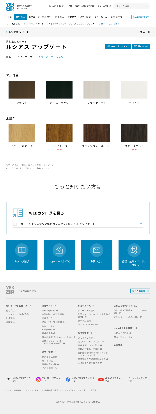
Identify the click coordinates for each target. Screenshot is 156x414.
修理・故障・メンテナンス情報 (134, 263)
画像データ (47, 318)
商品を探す (16, 23)
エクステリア (29, 23)
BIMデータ (47, 329)
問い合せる (143, 46)
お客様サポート (118, 16)
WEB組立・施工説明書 (53, 314)
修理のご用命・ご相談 (88, 349)
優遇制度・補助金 (50, 364)
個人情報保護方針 (48, 390)
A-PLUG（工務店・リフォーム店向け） (130, 311)
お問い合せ (97, 261)
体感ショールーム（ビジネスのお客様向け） (94, 315)
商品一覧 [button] (145, 32)
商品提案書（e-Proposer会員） (57, 337)
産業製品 (71, 16)
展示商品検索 (84, 320)
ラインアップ (24, 57)
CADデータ (47, 325)
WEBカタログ (74, 6)
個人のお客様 (139, 16)
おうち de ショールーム (89, 324)
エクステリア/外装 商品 (40, 16)
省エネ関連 (47, 360)
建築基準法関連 (49, 356)
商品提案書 (47, 333)
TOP (10, 16)
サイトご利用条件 (13, 390)
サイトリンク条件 (31, 390)
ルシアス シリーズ (68, 23)
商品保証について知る (88, 345)
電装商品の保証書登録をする (92, 359)
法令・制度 (85, 16)
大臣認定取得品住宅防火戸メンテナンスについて (94, 354)
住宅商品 (20, 16)
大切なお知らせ (121, 333)
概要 (8, 57)
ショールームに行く (59, 261)
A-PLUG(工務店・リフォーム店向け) (96, 6)
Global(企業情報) (55, 6)
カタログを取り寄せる (88, 363)
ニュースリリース (122, 337)
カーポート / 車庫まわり (48, 23)
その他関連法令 (49, 368)
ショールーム (100, 16)
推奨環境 (92, 390)
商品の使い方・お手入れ (89, 341)
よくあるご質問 (85, 337)
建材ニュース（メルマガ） (126, 316)
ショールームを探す (87, 310)
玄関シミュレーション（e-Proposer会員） (52, 342)
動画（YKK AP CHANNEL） (55, 322)
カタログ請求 (21, 261)
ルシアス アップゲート (88, 23)
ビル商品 (59, 16)
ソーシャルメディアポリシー (71, 390)
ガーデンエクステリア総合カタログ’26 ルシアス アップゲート (58, 224)
